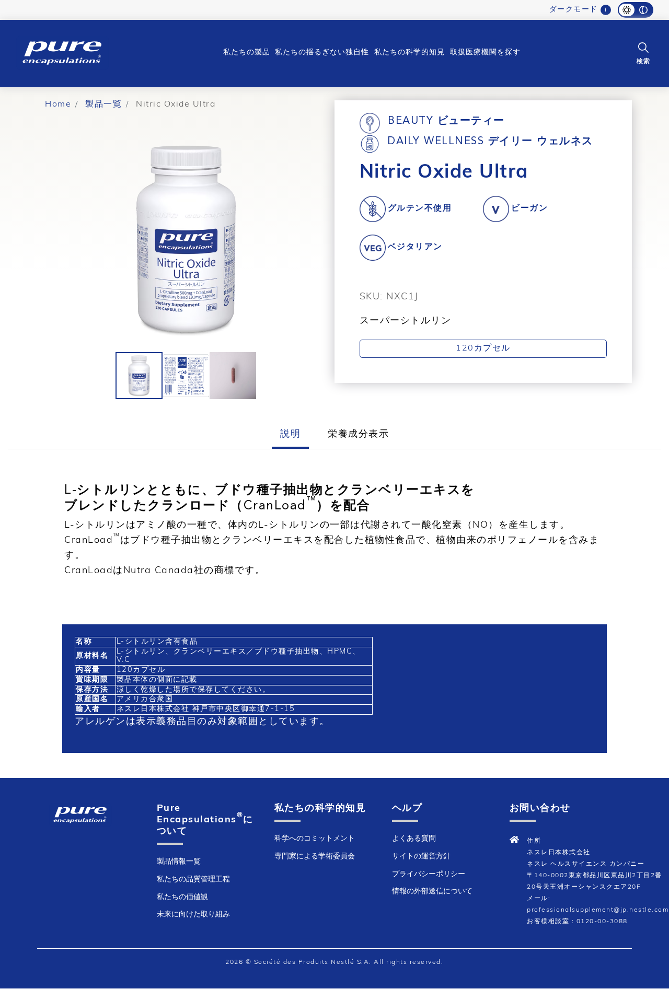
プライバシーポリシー (428, 874)
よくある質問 (414, 839)
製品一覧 (103, 104)
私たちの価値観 (182, 897)
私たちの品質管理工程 (193, 879)
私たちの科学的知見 (409, 52)
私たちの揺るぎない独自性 (322, 52)
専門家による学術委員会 (314, 856)
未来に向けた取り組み (193, 914)
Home (58, 104)
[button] (643, 52)
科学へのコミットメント (314, 839)
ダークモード (573, 9)
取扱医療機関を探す (485, 52)
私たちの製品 (246, 52)
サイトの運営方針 (421, 856)
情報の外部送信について (432, 891)
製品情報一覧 (179, 862)
